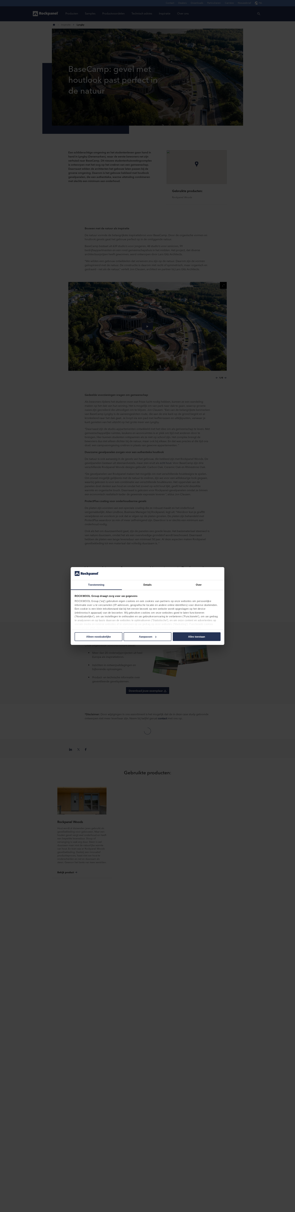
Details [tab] (147, 584)
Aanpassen (145, 636)
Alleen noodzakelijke (98, 636)
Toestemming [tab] (96, 584)
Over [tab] (199, 584)
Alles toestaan (196, 636)
